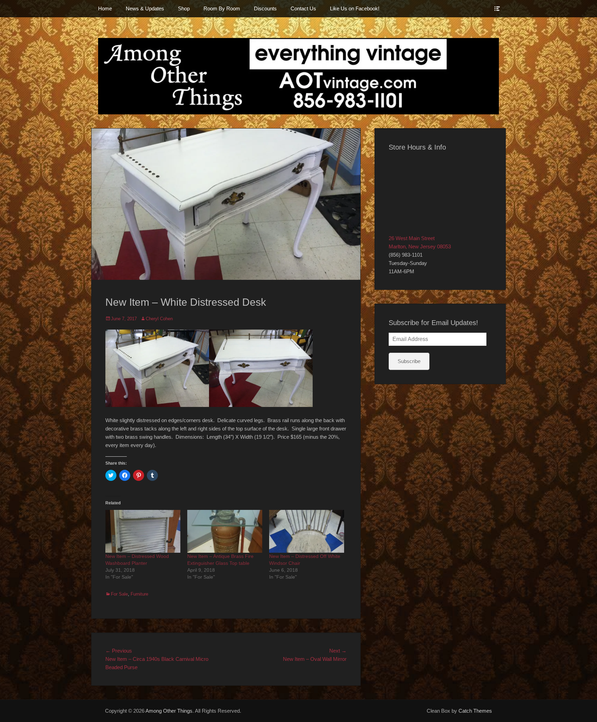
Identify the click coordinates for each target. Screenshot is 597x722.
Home (105, 8)
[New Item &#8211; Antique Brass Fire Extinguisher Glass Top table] (224, 531)
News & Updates (145, 8)
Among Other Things (168, 711)
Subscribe (409, 361)
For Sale (119, 594)
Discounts (265, 8)
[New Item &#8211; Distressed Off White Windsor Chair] (306, 531)
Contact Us (303, 8)
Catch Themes (475, 711)
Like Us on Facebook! (354, 8)
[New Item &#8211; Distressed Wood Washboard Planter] (142, 531)
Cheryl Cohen (159, 318)
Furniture (139, 594)
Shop (184, 8)
